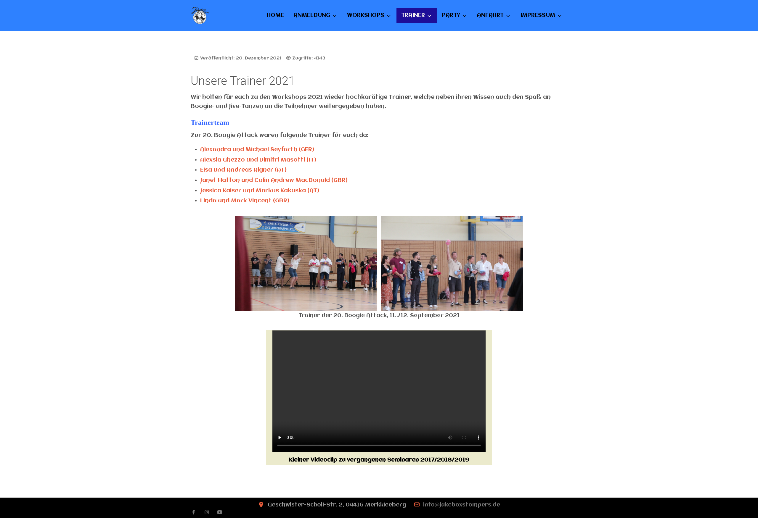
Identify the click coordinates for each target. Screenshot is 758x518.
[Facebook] (194, 512)
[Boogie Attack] (200, 15)
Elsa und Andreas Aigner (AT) (243, 170)
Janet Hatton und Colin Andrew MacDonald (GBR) (274, 180)
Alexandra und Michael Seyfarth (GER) (257, 150)
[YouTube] (220, 512)
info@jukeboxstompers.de (461, 505)
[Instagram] (207, 512)
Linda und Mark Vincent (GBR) (244, 201)
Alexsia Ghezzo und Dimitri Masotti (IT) (258, 160)
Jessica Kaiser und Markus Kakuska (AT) (259, 191)
